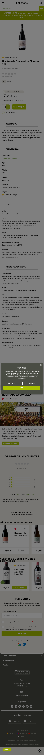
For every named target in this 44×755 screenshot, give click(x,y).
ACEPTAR (22, 388)
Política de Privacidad (12, 375)
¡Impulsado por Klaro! (34, 392)
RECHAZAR (11, 383)
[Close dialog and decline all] (41, 365)
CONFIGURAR (31, 383)
